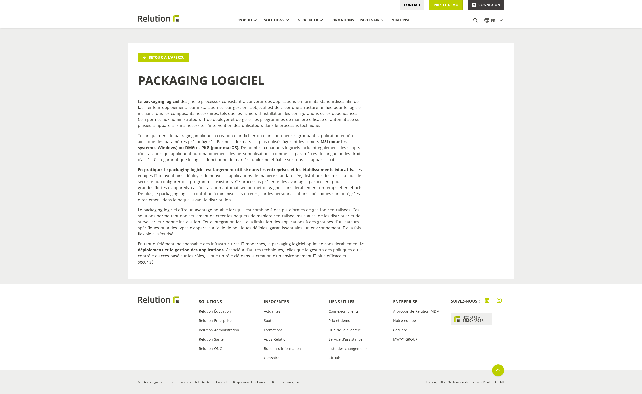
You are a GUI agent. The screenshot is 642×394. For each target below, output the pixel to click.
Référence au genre (286, 382)
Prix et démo (446, 4)
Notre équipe (404, 320)
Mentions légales (150, 382)
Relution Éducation (215, 311)
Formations (273, 329)
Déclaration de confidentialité (189, 382)
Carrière (400, 329)
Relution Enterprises (216, 320)
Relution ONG (210, 348)
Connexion (489, 4)
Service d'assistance (345, 339)
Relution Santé (211, 339)
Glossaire (271, 357)
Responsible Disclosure (249, 382)
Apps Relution (276, 339)
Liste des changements (348, 348)
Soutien (270, 320)
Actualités (272, 311)
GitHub (334, 357)
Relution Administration (219, 329)
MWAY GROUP (405, 339)
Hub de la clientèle (345, 329)
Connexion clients (344, 311)
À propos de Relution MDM (416, 311)
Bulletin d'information (282, 348)
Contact (412, 4)
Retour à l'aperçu (167, 57)
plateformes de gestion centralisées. (316, 210)
